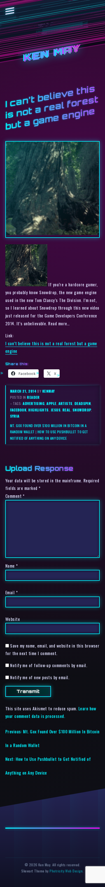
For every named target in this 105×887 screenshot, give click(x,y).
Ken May (52, 53)
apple (51, 403)
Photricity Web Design (66, 871)
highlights (38, 410)
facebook (18, 410)
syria (15, 416)
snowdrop (82, 410)
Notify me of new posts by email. (39, 677)
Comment (15, 496)
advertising (34, 403)
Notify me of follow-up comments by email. (48, 665)
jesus (55, 410)
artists (66, 403)
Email (11, 592)
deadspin (82, 403)
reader (33, 397)
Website (12, 619)
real (66, 410)
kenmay (48, 391)
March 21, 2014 (24, 391)
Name (11, 566)
